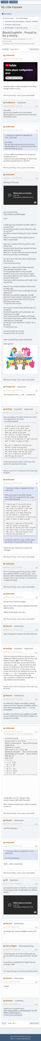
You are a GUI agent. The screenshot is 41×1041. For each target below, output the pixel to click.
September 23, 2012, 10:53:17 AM (13, 699)
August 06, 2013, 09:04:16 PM (11, 949)
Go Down (5, 49)
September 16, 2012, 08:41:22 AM (13, 59)
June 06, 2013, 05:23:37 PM (11, 927)
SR (6, 880)
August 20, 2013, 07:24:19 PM (11, 982)
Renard (8, 626)
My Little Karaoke (11, 7)
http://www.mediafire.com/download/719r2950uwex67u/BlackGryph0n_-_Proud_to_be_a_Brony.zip (20, 1013)
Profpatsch (10, 102)
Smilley (8, 409)
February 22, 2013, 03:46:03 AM (12, 883)
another (9, 710)
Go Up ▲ (28, 1036)
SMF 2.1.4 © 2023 (15, 1038)
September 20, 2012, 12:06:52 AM (13, 106)
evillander (9, 55)
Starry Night (11, 946)
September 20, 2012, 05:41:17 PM (13, 130)
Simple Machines (26, 1038)
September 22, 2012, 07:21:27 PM (13, 629)
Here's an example (14, 708)
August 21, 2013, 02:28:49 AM (11, 1004)
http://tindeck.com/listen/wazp (14, 214)
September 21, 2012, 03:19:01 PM (13, 390)
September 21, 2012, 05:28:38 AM (13, 178)
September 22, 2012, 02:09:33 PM (13, 483)
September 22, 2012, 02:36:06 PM (13, 567)
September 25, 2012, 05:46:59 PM (13, 731)
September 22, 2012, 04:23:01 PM (13, 597)
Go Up (4, 1023)
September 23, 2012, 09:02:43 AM (13, 652)
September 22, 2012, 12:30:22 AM (13, 412)
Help (11, 1036)
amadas (9, 1000)
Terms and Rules (19, 1036)
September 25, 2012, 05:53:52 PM (13, 824)
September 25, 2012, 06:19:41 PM (13, 846)
